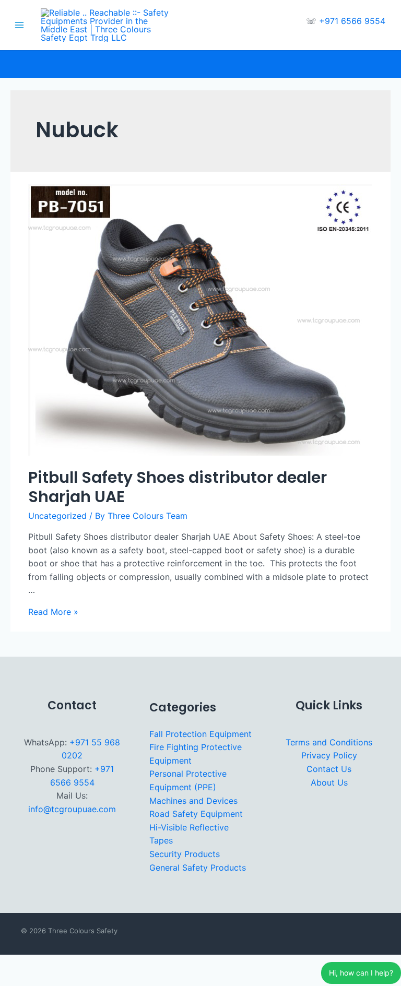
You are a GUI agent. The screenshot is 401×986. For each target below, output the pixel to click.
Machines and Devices (193, 800)
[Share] (67, 964)
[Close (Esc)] (95, 964)
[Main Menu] (19, 25)
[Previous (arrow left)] (12, 979)
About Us (329, 782)
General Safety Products (197, 867)
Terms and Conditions (329, 742)
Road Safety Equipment (196, 814)
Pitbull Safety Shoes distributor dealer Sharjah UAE (177, 487)
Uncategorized (57, 515)
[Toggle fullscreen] (40, 964)
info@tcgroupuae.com (72, 809)
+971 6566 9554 (352, 21)
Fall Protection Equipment (200, 734)
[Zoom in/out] (12, 964)
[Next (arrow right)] (40, 979)
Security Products (184, 854)
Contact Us (328, 769)
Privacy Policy (329, 755)
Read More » (53, 612)
